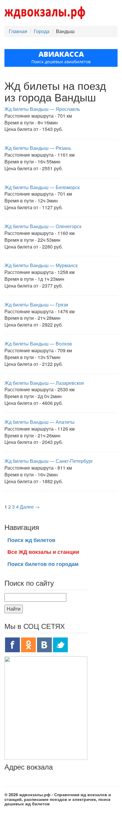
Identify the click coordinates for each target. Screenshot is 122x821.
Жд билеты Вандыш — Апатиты (39, 421)
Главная (18, 31)
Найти (13, 608)
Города (41, 31)
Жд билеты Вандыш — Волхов (38, 343)
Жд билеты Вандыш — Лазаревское (44, 382)
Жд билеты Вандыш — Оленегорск (42, 226)
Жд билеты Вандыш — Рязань (37, 148)
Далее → (30, 506)
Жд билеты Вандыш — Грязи (36, 304)
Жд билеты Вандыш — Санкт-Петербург (48, 460)
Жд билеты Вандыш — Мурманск (41, 265)
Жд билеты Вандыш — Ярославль (42, 109)
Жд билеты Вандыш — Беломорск (42, 187)
